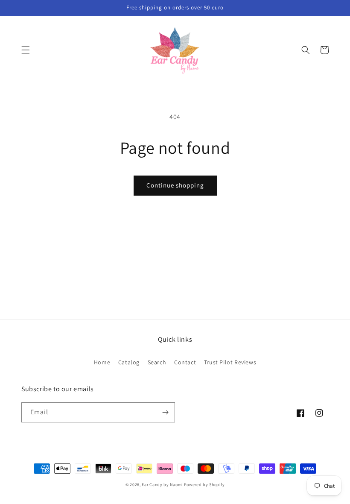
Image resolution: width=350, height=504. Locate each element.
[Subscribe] (165, 412)
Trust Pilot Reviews (230, 362)
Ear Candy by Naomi (163, 484)
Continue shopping (175, 185)
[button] (25, 50)
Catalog (129, 362)
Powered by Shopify (204, 484)
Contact (185, 362)
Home (102, 362)
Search (157, 362)
